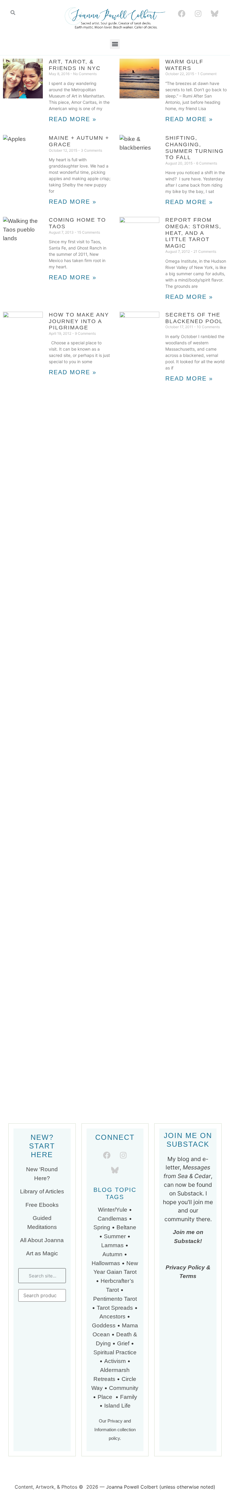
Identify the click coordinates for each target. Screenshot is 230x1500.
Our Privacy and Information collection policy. (115, 1429)
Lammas (112, 1245)
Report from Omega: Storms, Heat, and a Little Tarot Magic (193, 233)
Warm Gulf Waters (184, 65)
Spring (101, 1227)
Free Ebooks (42, 1205)
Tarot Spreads (115, 1308)
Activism (115, 1361)
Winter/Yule (112, 1210)
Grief (123, 1343)
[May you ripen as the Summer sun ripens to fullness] (171, 546)
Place (106, 1397)
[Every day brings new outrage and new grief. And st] (58, 767)
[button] (115, 44)
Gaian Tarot (122, 1272)
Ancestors (112, 1316)
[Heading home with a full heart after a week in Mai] (58, 520)
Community (123, 1388)
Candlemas (112, 1218)
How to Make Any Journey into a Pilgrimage (79, 321)
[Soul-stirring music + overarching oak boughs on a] (171, 414)
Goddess (104, 1325)
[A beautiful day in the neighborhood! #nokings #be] (171, 728)
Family (128, 1397)
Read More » (72, 119)
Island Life (117, 1405)
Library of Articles (42, 1191)
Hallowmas (106, 1263)
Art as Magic (42, 1253)
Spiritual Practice (115, 1352)
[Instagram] (197, 13)
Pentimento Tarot (115, 1299)
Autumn (112, 1254)
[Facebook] (181, 13)
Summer (115, 1236)
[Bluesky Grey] (214, 13)
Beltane (126, 1227)
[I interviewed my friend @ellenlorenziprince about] (171, 639)
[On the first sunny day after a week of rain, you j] (58, 661)
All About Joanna (42, 1240)
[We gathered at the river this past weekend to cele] (58, 440)
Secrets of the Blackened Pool (194, 318)
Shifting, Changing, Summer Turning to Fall (194, 147)
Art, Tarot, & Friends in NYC (75, 65)
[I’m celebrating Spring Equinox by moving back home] (58, 964)
